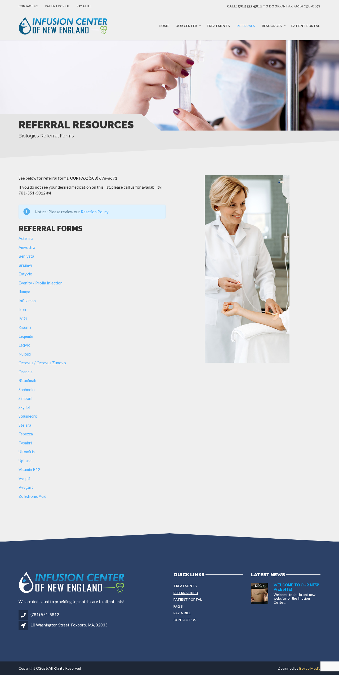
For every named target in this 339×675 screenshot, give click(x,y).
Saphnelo (27, 389)
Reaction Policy (95, 211)
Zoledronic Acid (32, 496)
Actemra (26, 238)
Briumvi (25, 265)
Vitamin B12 (29, 469)
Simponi (25, 398)
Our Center (186, 26)
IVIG (23, 318)
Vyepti (24, 478)
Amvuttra (27, 247)
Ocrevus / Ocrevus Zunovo (42, 362)
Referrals (246, 26)
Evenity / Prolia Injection (41, 282)
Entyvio (25, 273)
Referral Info (185, 593)
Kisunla (25, 327)
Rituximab (27, 380)
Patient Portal (57, 6)
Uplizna (25, 460)
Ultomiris (27, 451)
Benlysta (26, 256)
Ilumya (24, 291)
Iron (22, 309)
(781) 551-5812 (44, 614)
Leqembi (26, 336)
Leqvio (24, 345)
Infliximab (27, 300)
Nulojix (25, 354)
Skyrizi (24, 407)
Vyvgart (26, 487)
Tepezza (26, 433)
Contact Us (28, 6)
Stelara (25, 425)
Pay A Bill (84, 6)
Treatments (218, 26)
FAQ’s (178, 606)
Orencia (26, 371)
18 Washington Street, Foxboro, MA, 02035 (69, 624)
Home (164, 26)
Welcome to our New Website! (296, 587)
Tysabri (25, 442)
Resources (272, 26)
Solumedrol (28, 416)
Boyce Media (309, 668)
